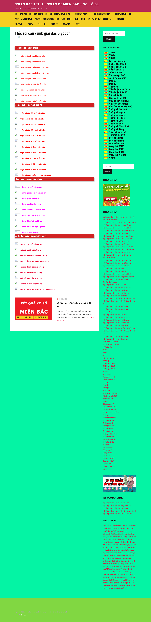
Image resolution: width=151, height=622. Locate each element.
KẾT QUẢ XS (60, 19)
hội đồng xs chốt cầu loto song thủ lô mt (117, 306)
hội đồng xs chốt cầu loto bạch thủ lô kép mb (118, 230)
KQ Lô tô (54, 24)
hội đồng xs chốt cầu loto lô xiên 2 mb (116, 266)
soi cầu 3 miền (128, 566)
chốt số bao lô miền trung (31, 272)
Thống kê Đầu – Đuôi (119, 126)
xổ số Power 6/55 (117, 78)
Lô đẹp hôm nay (112, 558)
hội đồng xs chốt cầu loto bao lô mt (115, 285)
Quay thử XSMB (116, 146)
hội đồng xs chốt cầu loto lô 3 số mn (115, 325)
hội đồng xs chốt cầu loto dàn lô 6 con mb (117, 260)
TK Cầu (30, 24)
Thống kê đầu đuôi (118, 109)
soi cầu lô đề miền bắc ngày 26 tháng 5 (119, 580)
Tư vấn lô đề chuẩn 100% (44, 19)
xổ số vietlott (115, 72)
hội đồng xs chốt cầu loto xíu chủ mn (115, 339)
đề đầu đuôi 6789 (122, 588)
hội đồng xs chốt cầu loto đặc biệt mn (116, 320)
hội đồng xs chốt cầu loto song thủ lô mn (117, 336)
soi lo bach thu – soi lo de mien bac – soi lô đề (57, 4)
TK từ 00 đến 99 (117, 135)
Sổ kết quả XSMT (117, 69)
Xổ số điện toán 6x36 (119, 89)
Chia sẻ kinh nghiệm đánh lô (112, 526)
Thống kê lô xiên (117, 115)
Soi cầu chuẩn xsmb (62, 14)
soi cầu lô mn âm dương (126, 574)
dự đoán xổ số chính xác (126, 550)
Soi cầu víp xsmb (81, 14)
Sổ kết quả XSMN (117, 66)
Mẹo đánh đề (122, 558)
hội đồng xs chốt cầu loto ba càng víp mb (117, 225)
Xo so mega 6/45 (117, 75)
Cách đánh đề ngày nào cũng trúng (119, 536)
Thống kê (42, 24)
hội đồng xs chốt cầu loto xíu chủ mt (115, 309)
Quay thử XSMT (116, 152)
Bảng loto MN (107, 453)
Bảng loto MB (107, 447)
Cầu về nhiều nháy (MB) (120, 106)
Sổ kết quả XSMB (117, 64)
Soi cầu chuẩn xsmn (123, 14)
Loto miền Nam (116, 140)
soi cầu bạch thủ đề (115, 569)
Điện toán (18, 24)
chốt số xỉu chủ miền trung (31, 244)
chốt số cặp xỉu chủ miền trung (33, 255)
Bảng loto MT (107, 450)
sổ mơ (78, 24)
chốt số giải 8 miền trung (30, 250)
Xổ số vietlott (107, 374)
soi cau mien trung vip (114, 566)
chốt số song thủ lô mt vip (31, 278)
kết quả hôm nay (94, 19)
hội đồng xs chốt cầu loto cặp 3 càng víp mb (118, 236)
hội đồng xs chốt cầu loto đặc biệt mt (115, 290)
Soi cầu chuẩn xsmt (102, 14)
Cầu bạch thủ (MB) (118, 98)
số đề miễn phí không (125, 585)
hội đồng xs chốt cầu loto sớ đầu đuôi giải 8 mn (119, 328)
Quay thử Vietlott (117, 154)
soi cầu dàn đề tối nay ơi (124, 572)
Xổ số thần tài (115, 95)
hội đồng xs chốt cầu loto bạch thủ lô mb (117, 233)
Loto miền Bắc (116, 137)
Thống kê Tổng (116, 129)
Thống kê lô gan (117, 112)
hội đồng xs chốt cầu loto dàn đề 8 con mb (117, 244)
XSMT (83, 19)
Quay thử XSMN (116, 149)
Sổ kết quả (107, 19)
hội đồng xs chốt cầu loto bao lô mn (115, 315)
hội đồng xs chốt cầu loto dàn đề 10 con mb (118, 247)
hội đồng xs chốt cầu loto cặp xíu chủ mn (117, 317)
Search (109, 39)
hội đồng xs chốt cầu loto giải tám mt (116, 293)
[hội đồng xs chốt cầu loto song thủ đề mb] (33, 308)
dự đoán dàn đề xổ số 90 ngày (119, 545)
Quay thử (66, 24)
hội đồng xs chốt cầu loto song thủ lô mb (117, 279)
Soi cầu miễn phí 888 (124, 583)
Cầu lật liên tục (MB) (119, 100)
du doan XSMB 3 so (120, 539)
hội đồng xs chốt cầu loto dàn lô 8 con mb (117, 263)
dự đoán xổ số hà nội (110, 553)
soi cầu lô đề (116, 577)
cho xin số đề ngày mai (117, 528)
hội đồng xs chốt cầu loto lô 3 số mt (115, 296)
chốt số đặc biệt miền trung (32, 267)
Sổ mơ (112, 157)
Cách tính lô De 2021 (122, 531)
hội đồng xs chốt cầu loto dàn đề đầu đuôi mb (118, 249)
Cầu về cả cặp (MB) (118, 103)
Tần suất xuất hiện (118, 132)
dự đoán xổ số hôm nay (126, 553)
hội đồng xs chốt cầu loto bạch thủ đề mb (117, 228)
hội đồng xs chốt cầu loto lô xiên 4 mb (116, 271)
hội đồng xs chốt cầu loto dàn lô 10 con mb (117, 252)
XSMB (69, 19)
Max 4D (112, 83)
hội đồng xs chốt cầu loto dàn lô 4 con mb (117, 255)
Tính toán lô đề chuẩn (23, 19)
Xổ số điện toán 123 (119, 92)
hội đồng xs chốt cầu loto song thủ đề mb (117, 274)
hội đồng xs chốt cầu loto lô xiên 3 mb (116, 268)
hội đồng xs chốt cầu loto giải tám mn (116, 323)
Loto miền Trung (117, 143)
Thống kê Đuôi (116, 123)
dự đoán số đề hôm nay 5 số (123, 547)
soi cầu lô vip (107, 577)
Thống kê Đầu (116, 120)
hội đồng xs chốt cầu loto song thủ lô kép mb (118, 277)
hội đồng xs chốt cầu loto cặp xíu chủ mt (117, 287)
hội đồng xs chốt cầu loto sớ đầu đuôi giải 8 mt (119, 298)
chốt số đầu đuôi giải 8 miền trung (34, 261)
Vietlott (120, 19)
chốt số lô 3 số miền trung (31, 284)
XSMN (76, 19)
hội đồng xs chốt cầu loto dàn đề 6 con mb (117, 241)
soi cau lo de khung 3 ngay (115, 564)
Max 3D (112, 81)
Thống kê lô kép (117, 118)
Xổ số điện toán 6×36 (110, 393)
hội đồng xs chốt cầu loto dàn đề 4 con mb (117, 239)
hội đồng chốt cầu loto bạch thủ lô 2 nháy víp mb (119, 222)
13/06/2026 (63, 299)
